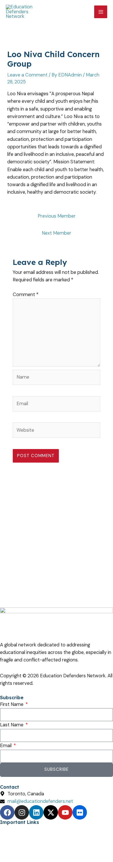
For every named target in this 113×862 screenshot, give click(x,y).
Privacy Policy (15, 829)
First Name (12, 704)
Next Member (56, 233)
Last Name (12, 725)
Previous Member (57, 216)
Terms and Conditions (24, 836)
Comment (26, 294)
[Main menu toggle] (100, 11)
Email (6, 746)
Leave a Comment (27, 75)
